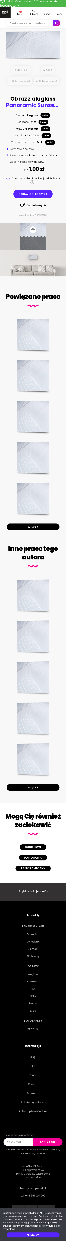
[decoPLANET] (5, 12)
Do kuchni (33, 934)
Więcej (33, 526)
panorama (33, 858)
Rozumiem (33, 1234)
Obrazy (33, 966)
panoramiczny (33, 868)
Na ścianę (33, 956)
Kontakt (33, 1084)
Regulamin (33, 1093)
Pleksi (33, 996)
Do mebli (33, 949)
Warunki (40, 1153)
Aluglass (33, 974)
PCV (33, 989)
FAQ (33, 1066)
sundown (33, 847)
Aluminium (33, 981)
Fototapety (33, 1021)
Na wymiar (33, 1028)
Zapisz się (47, 1142)
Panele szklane (33, 926)
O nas (33, 1075)
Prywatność (27, 1153)
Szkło (33, 1010)
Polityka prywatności (33, 1102)
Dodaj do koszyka (33, 194)
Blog (33, 1057)
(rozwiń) (42, 891)
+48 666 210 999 (35, 1195)
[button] (20, 12)
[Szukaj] (56, 23)
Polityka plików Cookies (33, 1111)
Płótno (33, 1003)
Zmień (45, 115)
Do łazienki (33, 941)
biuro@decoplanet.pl (33, 1188)
